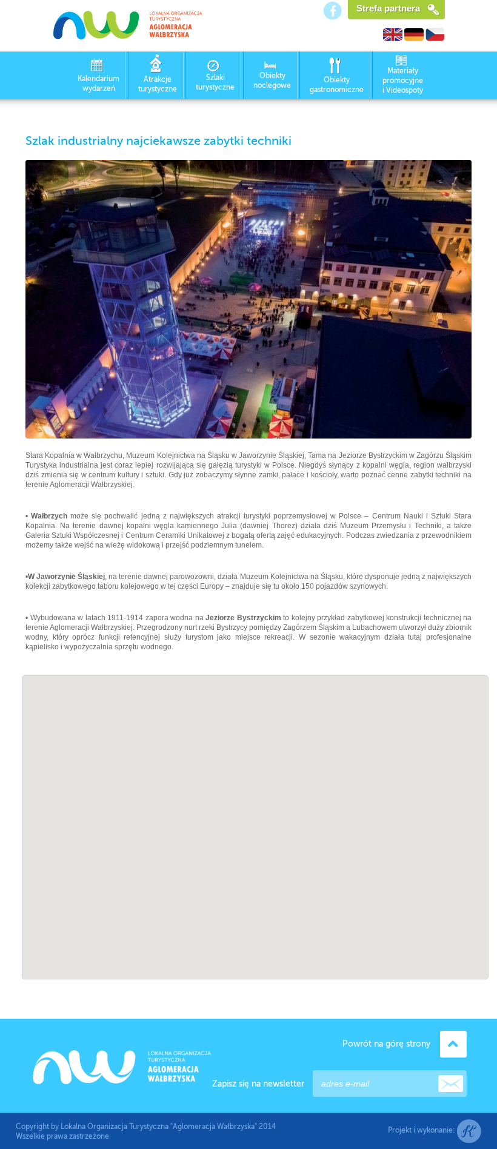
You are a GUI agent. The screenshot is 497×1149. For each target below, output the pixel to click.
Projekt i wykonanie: (422, 1130)
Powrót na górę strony (386, 1043)
